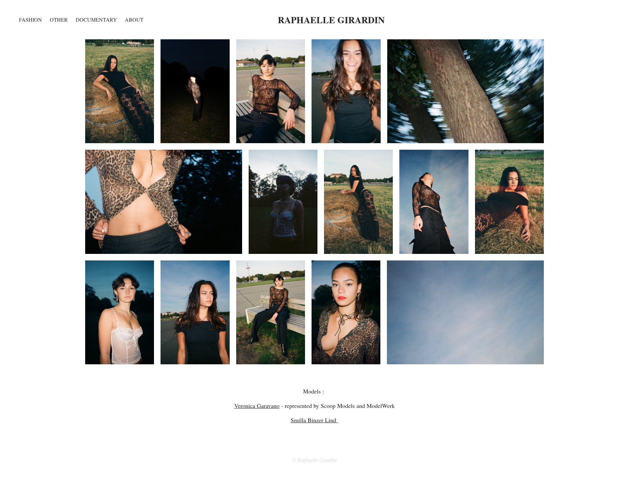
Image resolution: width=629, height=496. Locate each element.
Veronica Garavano (256, 406)
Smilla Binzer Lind (314, 420)
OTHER (59, 19)
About (134, 19)
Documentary (96, 19)
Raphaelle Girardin (331, 20)
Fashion (30, 19)
